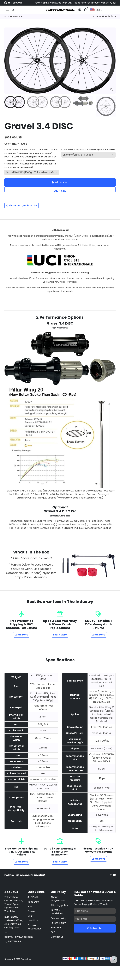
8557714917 (13, 941)
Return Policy (58, 922)
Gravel (31, 911)
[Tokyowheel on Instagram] (5, 2)
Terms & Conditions (57, 911)
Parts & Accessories (34, 926)
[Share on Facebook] (103, 16)
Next (111, 60)
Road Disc (33, 901)
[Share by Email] (115, 16)
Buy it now (60, 190)
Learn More (21, 634)
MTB (30, 915)
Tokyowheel (26, 959)
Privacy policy (59, 918)
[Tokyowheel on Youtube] (9, 2)
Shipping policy (59, 905)
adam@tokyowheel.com (18, 935)
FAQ (53, 932)
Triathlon (33, 920)
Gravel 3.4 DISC (17, 16)
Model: (31, 158)
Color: (15, 143)
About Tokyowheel (58, 898)
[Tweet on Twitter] (106, 16)
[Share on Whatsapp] (112, 16)
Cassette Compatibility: (88, 149)
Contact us (57, 937)
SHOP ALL (33, 897)
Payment (56, 927)
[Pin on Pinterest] (109, 16)
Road (30, 906)
